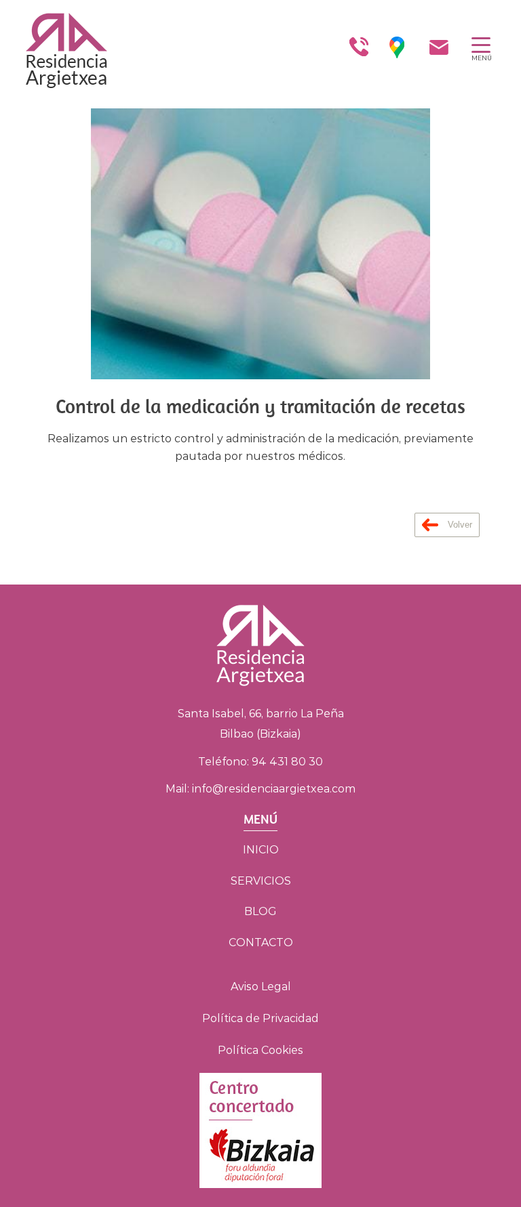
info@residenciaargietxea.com (273, 788)
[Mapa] (396, 47)
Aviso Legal (261, 986)
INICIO (261, 849)
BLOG (260, 911)
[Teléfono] (358, 47)
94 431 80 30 (287, 761)
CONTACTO (261, 942)
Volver (458, 525)
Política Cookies (260, 1050)
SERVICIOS (261, 880)
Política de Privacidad (260, 1018)
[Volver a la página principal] (54, 47)
